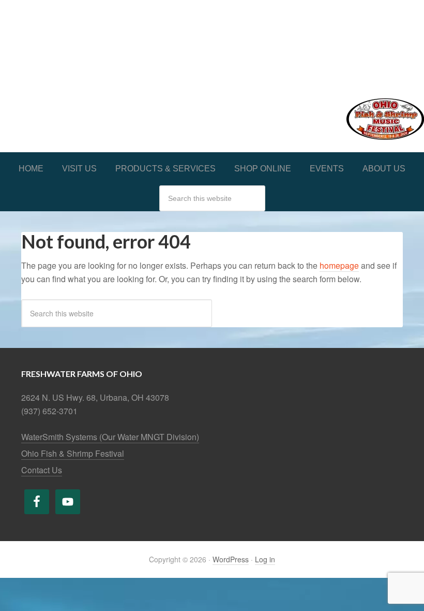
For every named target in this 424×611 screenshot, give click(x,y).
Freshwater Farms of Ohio (212, 42)
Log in (265, 559)
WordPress (231, 559)
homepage (339, 265)
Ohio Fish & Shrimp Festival (72, 453)
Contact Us (41, 470)
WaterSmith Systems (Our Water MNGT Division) (110, 437)
